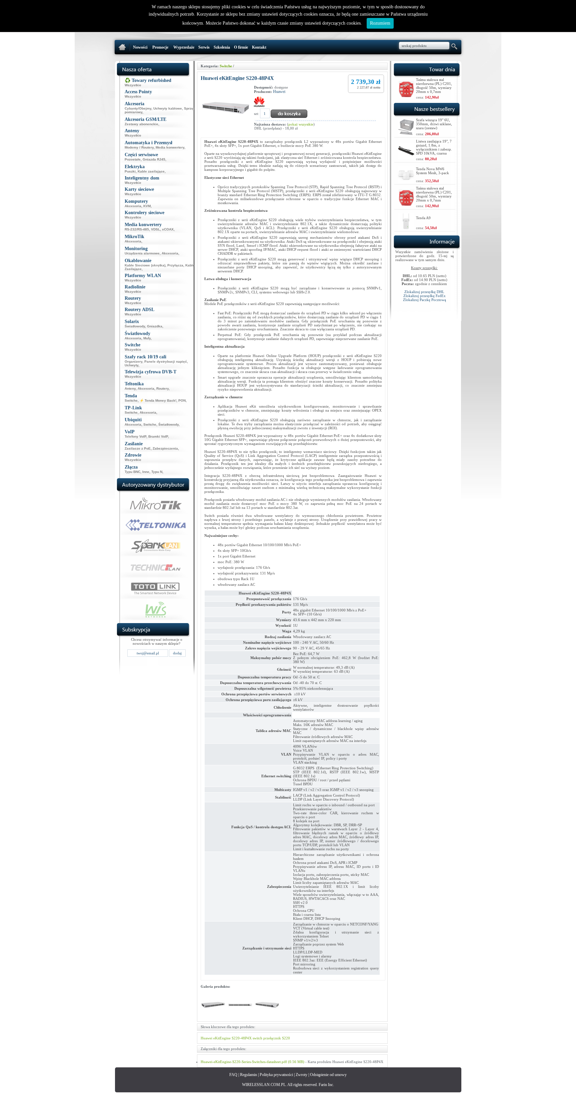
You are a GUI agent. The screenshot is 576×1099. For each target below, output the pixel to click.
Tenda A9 (423, 218)
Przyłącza (175, 265)
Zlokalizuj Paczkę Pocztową (424, 300)
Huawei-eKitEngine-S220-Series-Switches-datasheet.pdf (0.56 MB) (252, 1062)
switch (257, 1038)
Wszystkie (133, 85)
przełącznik (272, 1038)
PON (182, 400)
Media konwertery (170, 147)
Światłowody (135, 326)
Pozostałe (133, 159)
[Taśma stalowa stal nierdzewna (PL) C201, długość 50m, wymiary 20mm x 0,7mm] (406, 96)
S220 (286, 1038)
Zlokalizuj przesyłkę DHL (424, 292)
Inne (145, 472)
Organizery (133, 361)
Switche (131, 400)
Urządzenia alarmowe (142, 253)
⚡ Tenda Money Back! (158, 400)
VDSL (155, 229)
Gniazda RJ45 (154, 159)
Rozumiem (380, 23)
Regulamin (248, 1074)
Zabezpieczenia (165, 448)
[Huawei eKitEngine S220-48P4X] (213, 1016)
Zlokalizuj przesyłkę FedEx (424, 296)
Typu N (156, 472)
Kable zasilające (151, 171)
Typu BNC (132, 472)
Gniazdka (154, 326)
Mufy (147, 338)
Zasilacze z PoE (138, 448)
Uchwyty (131, 365)
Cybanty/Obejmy (138, 108)
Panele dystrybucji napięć (165, 361)
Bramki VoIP (158, 436)
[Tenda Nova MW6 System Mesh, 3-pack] (406, 180)
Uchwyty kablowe (167, 108)
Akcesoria (133, 206)
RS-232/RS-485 (137, 229)
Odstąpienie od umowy (328, 1074)
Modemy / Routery (139, 147)
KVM (147, 206)
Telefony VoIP (135, 436)
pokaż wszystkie (300, 124)
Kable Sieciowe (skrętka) (145, 265)
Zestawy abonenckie (141, 124)
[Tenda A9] (406, 227)
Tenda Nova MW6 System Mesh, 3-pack (432, 171)
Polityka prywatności (276, 1074)
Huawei (279, 91)
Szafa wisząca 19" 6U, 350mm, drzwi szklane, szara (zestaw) (434, 124)
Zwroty (301, 1074)
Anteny (130, 388)
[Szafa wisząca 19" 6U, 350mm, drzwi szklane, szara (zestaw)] (406, 134)
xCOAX (168, 229)
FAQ (233, 1074)
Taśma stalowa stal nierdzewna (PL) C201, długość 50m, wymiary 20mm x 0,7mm (434, 86)
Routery (162, 388)
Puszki (130, 171)
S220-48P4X (242, 1038)
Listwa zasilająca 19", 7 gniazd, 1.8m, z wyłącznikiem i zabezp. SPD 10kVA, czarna (434, 147)
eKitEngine (222, 1038)
